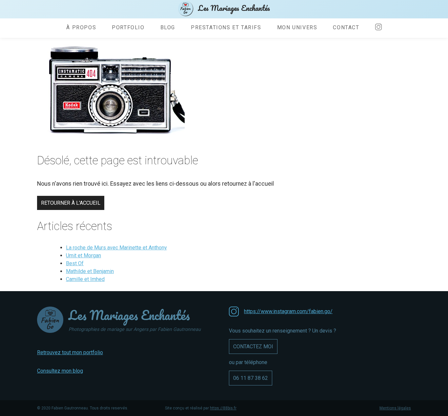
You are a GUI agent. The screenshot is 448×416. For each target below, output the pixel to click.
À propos (81, 27)
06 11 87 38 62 (250, 378)
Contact (346, 27)
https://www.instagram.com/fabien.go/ (288, 311)
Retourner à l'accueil (70, 203)
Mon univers (297, 27)
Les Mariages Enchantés (234, 8)
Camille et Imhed (85, 279)
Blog (167, 27)
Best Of (75, 263)
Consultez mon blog (60, 371)
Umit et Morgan (83, 255)
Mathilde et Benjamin (90, 271)
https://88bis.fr (223, 408)
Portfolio (128, 27)
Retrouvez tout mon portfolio (70, 352)
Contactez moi (253, 346)
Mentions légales (395, 408)
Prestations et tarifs (226, 27)
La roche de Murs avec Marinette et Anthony (116, 247)
